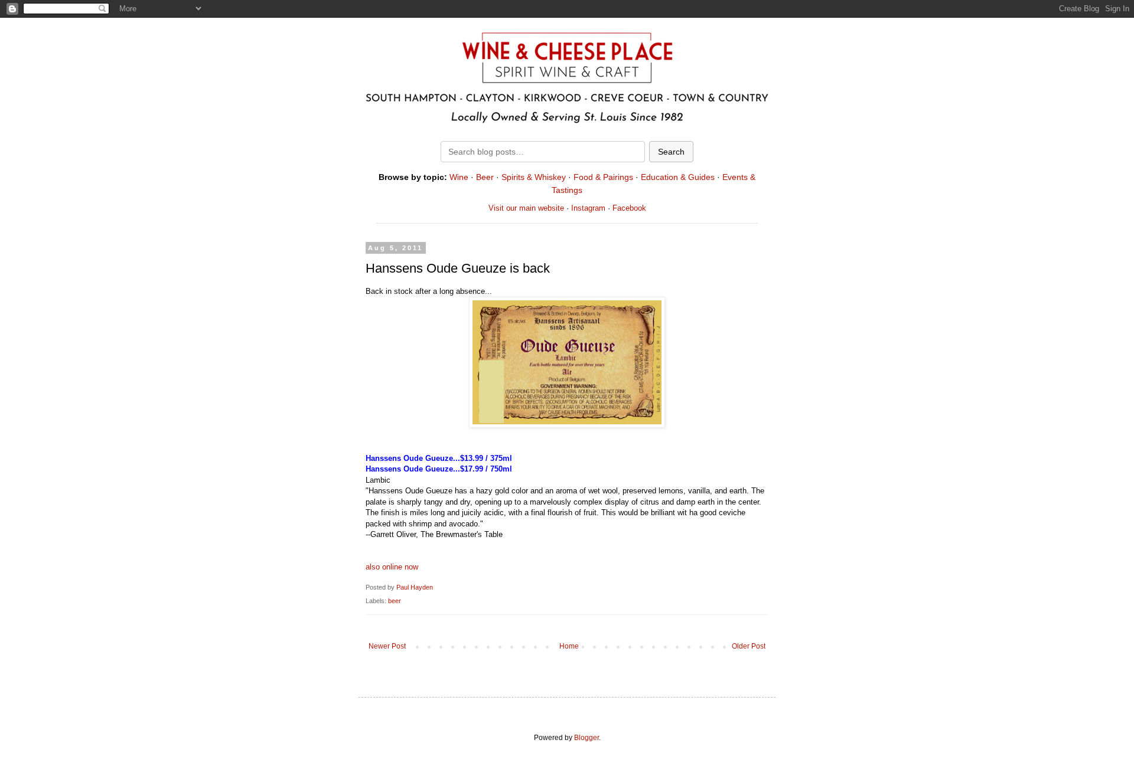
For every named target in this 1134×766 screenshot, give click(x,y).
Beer (485, 177)
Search (671, 151)
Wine (458, 177)
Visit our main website (526, 208)
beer (394, 600)
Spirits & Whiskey (533, 177)
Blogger (586, 738)
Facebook (629, 208)
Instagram (588, 208)
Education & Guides (678, 177)
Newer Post (387, 646)
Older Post (748, 646)
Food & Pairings (603, 177)
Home (569, 646)
